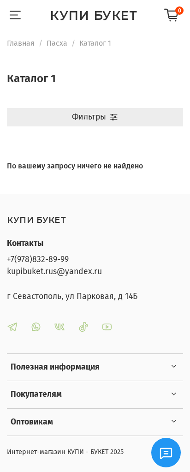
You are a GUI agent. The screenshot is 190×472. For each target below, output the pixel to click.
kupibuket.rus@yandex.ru (54, 271)
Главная (21, 43)
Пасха (57, 43)
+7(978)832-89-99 (38, 259)
